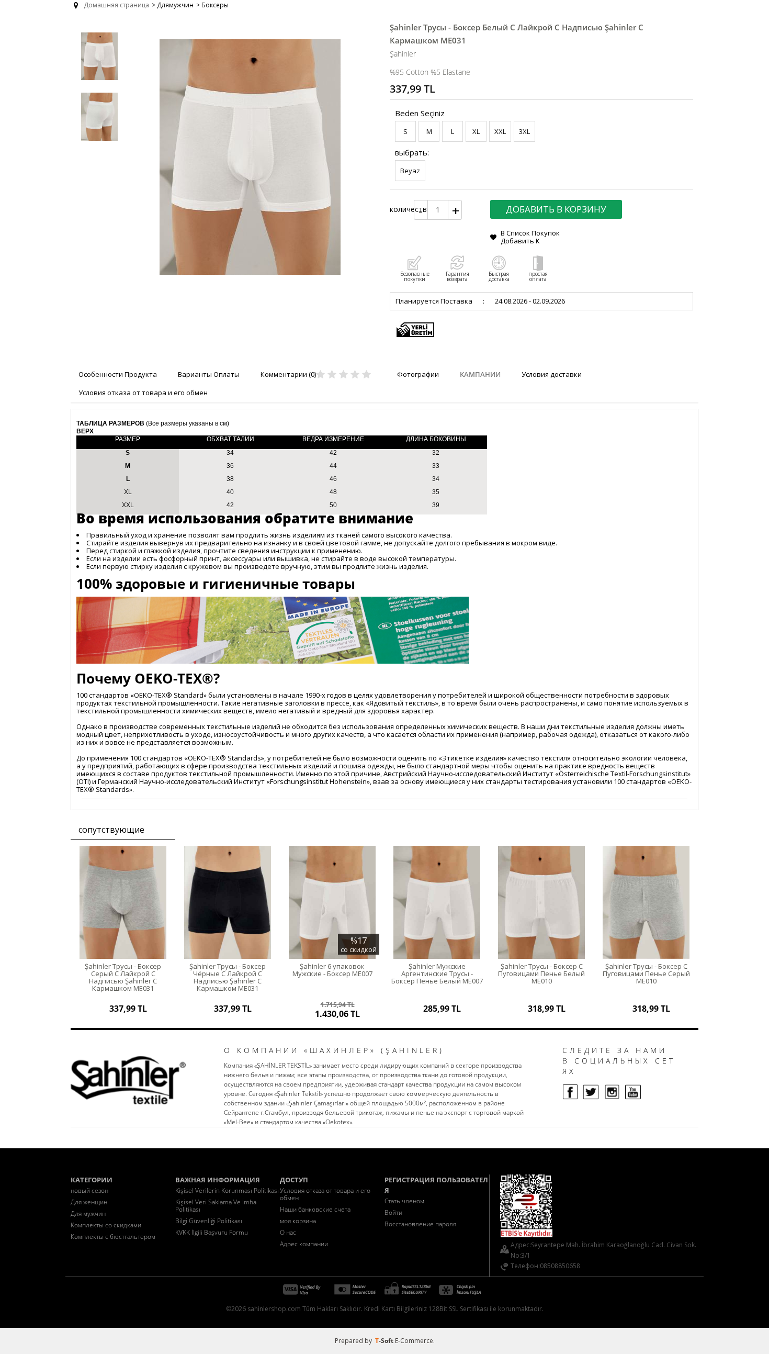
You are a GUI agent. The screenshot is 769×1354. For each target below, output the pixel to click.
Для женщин (89, 1202)
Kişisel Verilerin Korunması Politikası (227, 1190)
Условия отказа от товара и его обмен (325, 1194)
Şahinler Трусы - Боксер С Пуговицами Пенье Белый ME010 (541, 973)
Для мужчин (88, 1213)
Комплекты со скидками (106, 1225)
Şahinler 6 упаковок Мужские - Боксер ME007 (332, 970)
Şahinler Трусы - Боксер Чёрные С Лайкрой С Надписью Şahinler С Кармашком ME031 (227, 977)
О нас (288, 1232)
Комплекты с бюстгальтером (113, 1236)
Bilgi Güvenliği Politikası (208, 1220)
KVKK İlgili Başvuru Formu (211, 1232)
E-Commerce (414, 1340)
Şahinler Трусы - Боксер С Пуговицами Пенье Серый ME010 (646, 973)
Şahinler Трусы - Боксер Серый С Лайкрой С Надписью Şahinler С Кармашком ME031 (123, 977)
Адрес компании (304, 1243)
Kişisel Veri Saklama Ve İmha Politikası (215, 1206)
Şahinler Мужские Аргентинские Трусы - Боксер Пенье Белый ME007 (437, 973)
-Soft (385, 1340)
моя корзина (298, 1220)
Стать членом (404, 1200)
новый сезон (89, 1190)
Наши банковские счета (315, 1209)
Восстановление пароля (420, 1223)
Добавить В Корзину (556, 209)
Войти (393, 1212)
